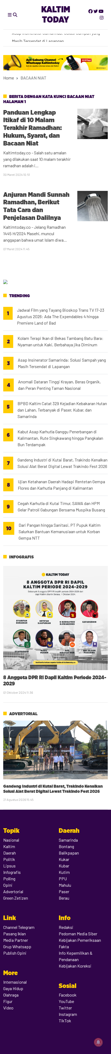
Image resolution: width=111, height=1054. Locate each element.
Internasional (15, 981)
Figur (7, 1001)
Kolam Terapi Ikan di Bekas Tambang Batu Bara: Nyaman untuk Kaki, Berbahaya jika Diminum (60, 341)
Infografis (21, 557)
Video (8, 1007)
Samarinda (68, 839)
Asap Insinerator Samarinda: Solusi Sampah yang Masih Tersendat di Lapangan (62, 363)
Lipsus (9, 865)
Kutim (64, 872)
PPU (63, 878)
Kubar (64, 865)
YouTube (66, 1001)
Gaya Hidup (13, 988)
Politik (9, 859)
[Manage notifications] (98, 1042)
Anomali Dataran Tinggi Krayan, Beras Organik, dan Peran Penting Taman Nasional (59, 385)
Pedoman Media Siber (78, 933)
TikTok (65, 1020)
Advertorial (23, 714)
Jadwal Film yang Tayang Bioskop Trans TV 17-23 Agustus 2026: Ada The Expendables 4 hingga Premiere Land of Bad (60, 316)
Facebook (68, 994)
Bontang (66, 846)
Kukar (64, 859)
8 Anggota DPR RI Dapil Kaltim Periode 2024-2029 (54, 680)
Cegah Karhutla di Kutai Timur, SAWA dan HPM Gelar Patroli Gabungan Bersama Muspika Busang (61, 506)
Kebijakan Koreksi (75, 965)
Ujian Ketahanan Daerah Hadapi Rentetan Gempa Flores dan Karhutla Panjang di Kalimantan (61, 484)
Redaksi (66, 927)
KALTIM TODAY (55, 14)
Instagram (68, 1014)
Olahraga (11, 994)
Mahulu (65, 885)
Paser (64, 891)
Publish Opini (14, 952)
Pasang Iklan (14, 933)
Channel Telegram (18, 927)
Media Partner (15, 940)
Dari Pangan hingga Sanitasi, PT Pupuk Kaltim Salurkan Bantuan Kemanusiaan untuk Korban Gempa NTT (59, 531)
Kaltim (9, 846)
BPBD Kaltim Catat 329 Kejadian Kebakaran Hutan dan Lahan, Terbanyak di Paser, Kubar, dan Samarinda (62, 410)
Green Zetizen (15, 897)
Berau (64, 897)
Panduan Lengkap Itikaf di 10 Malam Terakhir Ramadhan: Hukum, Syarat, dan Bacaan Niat (32, 128)
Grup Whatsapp (17, 946)
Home (8, 77)
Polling (9, 878)
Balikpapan (69, 852)
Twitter (65, 1007)
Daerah (9, 852)
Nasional (11, 839)
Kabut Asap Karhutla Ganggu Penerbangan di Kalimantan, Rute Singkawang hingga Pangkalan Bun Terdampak (60, 438)
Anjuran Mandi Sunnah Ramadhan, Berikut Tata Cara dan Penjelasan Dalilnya (36, 206)
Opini (7, 885)
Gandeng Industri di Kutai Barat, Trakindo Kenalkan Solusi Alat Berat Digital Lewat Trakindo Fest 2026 (62, 463)
